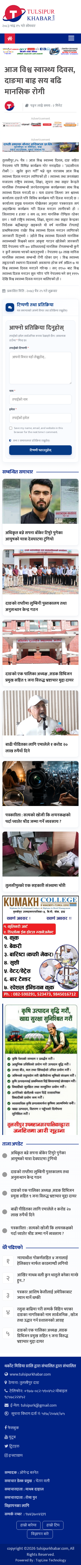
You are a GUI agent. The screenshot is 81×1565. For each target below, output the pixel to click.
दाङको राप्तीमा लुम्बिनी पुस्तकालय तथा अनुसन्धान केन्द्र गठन (36, 606)
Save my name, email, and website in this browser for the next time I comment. (38, 430)
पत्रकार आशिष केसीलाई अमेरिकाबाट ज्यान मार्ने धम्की (44, 1295)
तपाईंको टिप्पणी (19, 348)
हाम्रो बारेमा (28, 1525)
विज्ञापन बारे (40, 1534)
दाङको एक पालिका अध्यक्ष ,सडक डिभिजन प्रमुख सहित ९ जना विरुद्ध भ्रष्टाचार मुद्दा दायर (39, 677)
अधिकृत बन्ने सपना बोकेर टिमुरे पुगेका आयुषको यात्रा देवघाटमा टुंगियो (34, 536)
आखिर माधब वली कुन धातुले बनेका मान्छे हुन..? (47, 1278)
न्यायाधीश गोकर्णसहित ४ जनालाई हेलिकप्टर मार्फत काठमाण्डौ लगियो (42, 1261)
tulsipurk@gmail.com (39, 1405)
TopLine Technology (51, 1560)
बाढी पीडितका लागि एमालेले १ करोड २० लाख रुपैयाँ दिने (36, 748)
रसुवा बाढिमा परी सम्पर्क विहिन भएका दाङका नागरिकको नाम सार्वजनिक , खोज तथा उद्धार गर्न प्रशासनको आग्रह (47, 1315)
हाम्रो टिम (53, 1525)
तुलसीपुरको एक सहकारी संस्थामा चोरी (35, 885)
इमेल (13, 409)
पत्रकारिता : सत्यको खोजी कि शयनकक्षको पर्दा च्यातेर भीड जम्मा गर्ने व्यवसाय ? (37, 818)
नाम (12, 391)
